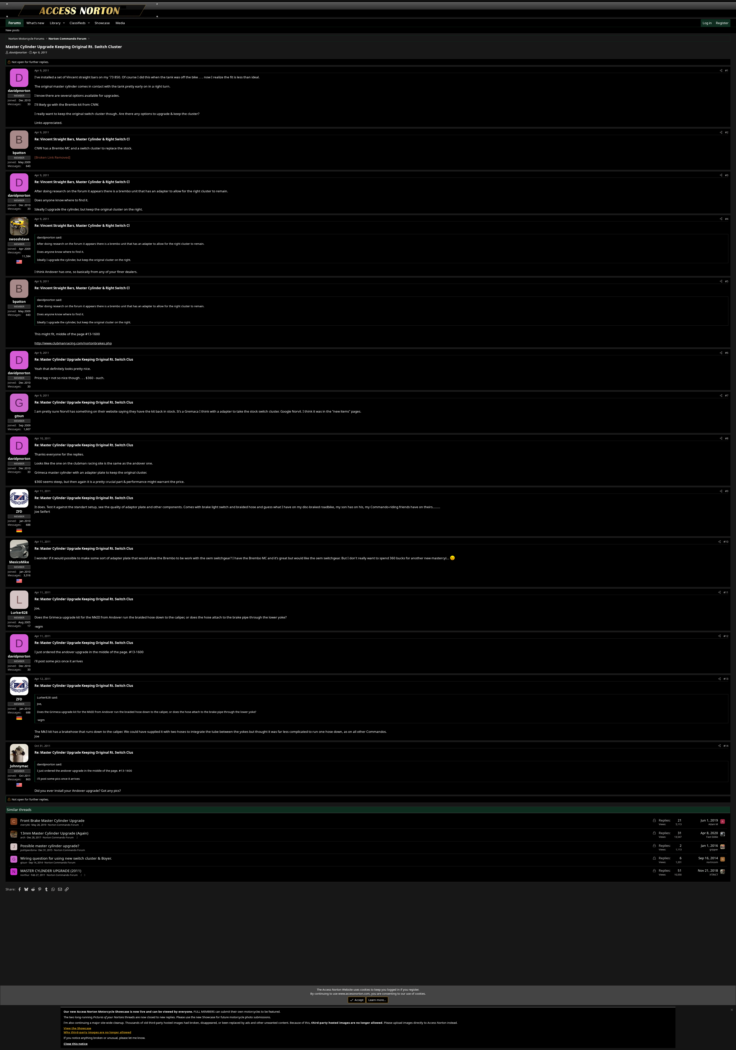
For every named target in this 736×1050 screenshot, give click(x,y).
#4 (726, 219)
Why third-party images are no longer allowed (97, 1032)
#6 (726, 353)
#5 (726, 281)
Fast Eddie (712, 837)
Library (55, 23)
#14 (726, 746)
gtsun (23, 862)
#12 (726, 636)
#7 (726, 395)
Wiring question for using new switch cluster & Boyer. (66, 858)
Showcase (102, 23)
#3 (726, 175)
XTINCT (714, 874)
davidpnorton (18, 52)
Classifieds (77, 23)
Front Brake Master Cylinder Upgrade (52, 820)
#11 (726, 592)
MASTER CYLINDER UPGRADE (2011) (50, 870)
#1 (726, 70)
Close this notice (76, 1044)
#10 (726, 541)
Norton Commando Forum (63, 824)
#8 (726, 438)
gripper (714, 849)
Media (120, 23)
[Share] (721, 70)
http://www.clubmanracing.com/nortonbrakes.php (73, 343)
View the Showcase (77, 1028)
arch (22, 837)
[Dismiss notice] (732, 1009)
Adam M (713, 824)
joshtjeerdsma (28, 850)
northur (24, 875)
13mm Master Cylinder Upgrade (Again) (54, 833)
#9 (726, 491)
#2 (726, 132)
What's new (35, 23)
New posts (12, 30)
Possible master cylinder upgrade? (49, 845)
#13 (726, 679)
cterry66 (25, 824)
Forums (14, 23)
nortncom (712, 862)
